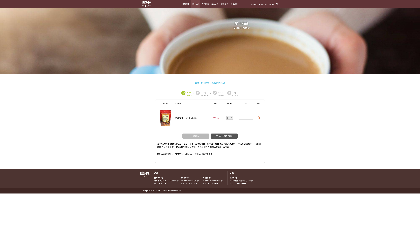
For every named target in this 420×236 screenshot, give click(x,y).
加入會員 (271, 4)
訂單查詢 (260, 4)
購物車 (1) (254, 4)
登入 (266, 4)
